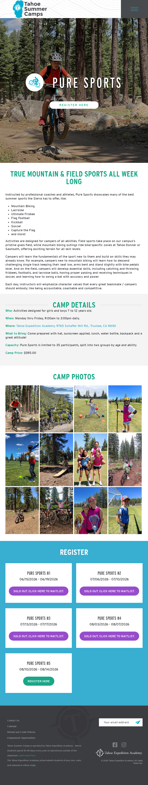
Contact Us (13, 720)
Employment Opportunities (21, 738)
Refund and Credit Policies (21, 732)
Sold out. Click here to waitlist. (38, 591)
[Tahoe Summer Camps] (30, 9)
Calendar (12, 726)
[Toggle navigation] (134, 9)
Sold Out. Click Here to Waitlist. (109, 636)
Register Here (74, 105)
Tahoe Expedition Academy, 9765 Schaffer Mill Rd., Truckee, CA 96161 (66, 325)
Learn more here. (27, 755)
